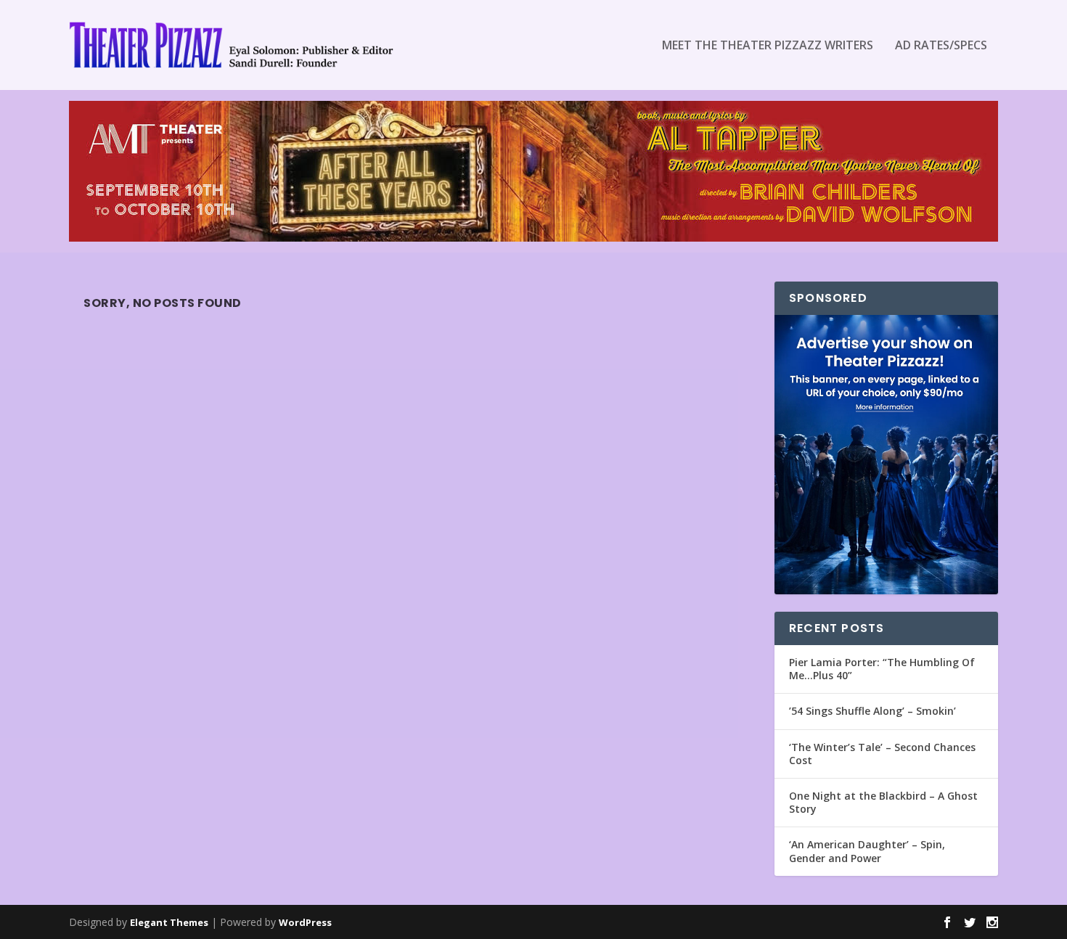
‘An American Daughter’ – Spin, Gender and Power (867, 850)
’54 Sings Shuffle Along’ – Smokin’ (872, 711)
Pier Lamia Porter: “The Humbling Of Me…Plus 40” (882, 668)
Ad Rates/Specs (941, 46)
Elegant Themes (169, 922)
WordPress (305, 922)
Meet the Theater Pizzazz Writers (767, 46)
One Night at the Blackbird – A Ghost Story (883, 802)
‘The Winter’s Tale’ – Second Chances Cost (882, 753)
